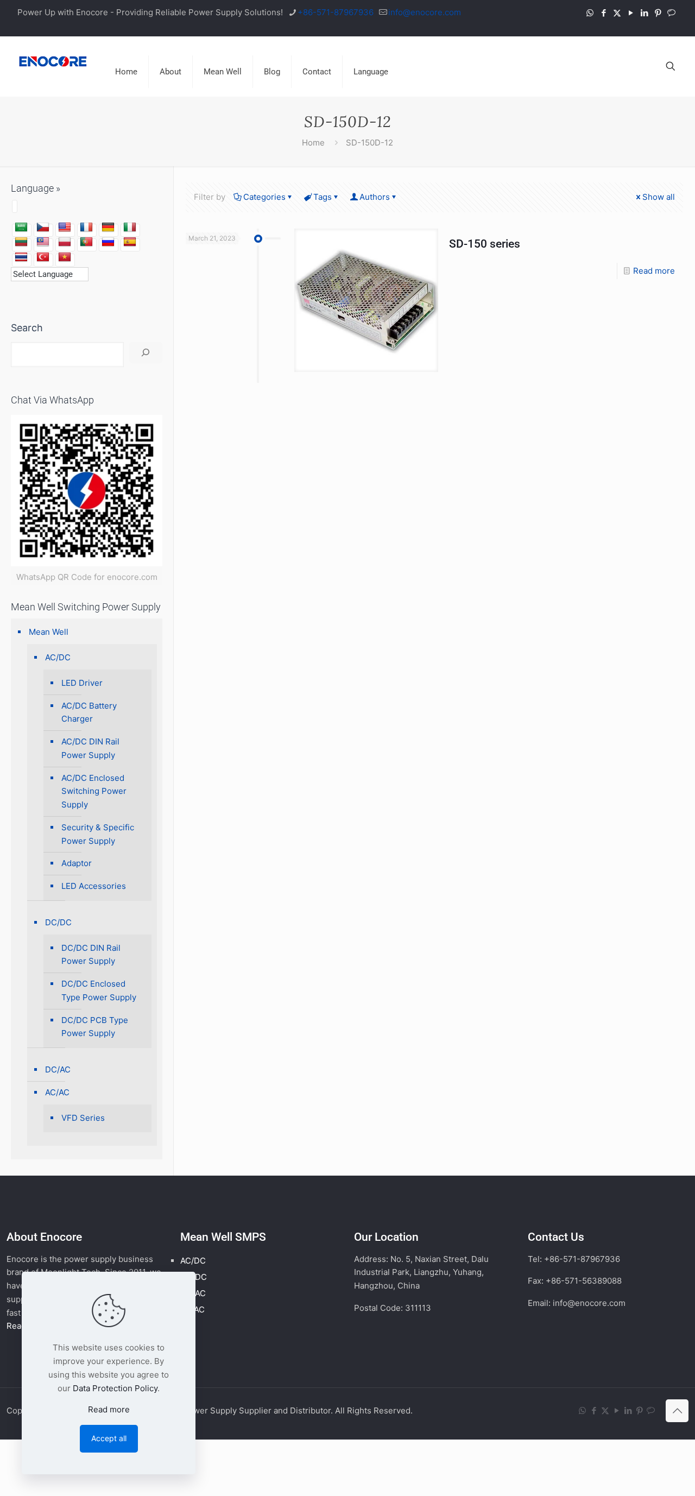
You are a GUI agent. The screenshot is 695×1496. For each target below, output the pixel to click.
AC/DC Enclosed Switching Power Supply (94, 791)
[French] (86, 227)
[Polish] (64, 242)
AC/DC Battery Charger (89, 712)
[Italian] (129, 227)
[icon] (671, 13)
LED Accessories (93, 886)
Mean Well (48, 632)
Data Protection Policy (115, 1388)
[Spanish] (129, 242)
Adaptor (76, 863)
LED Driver (82, 683)
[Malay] (42, 242)
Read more (654, 271)
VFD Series (83, 1118)
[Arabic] (21, 227)
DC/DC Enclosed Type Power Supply (98, 990)
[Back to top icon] (677, 1410)
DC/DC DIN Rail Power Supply (91, 955)
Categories (264, 197)
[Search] (145, 352)
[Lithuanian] (21, 242)
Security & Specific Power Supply (97, 834)
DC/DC (58, 922)
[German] (108, 227)
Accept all (109, 1438)
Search (27, 327)
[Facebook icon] (603, 13)
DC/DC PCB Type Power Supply (94, 1027)
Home (313, 142)
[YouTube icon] (631, 13)
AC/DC (58, 657)
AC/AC (57, 1092)
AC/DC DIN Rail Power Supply (90, 748)
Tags (322, 197)
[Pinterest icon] (658, 13)
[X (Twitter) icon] (617, 13)
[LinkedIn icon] (644, 13)
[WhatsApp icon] (590, 13)
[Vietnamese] (64, 257)
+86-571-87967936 (336, 12)
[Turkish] (42, 257)
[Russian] (108, 242)
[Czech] (42, 227)
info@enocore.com (424, 12)
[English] (64, 227)
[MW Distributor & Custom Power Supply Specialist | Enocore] (52, 60)
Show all (658, 197)
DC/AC (58, 1069)
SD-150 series (484, 243)
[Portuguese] (86, 242)
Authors (374, 197)
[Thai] (21, 257)
